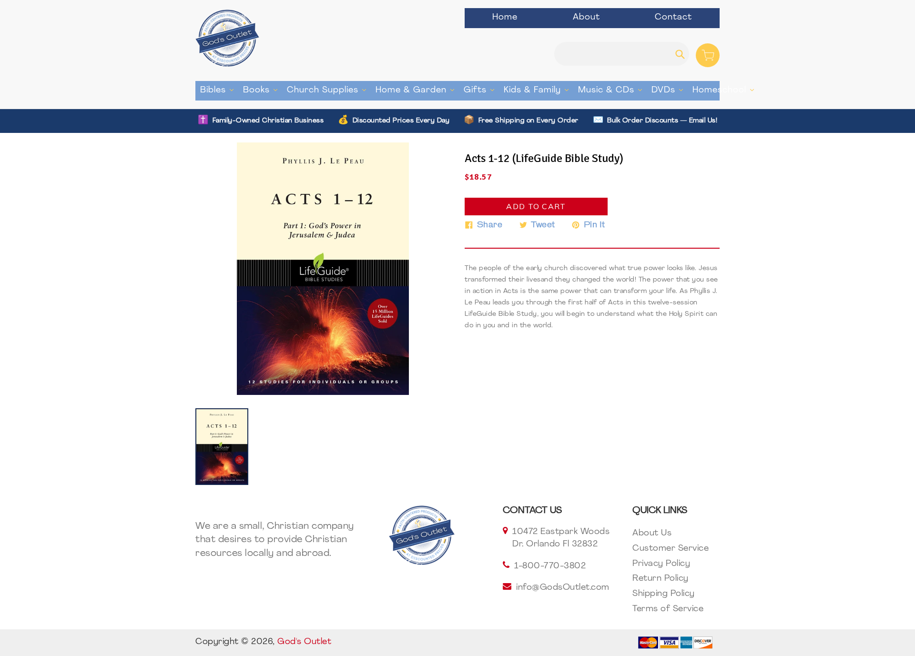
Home (505, 17)
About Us (651, 533)
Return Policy (660, 579)
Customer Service (670, 549)
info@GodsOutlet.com (563, 588)
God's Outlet (304, 642)
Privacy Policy (661, 564)
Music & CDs (612, 90)
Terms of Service (667, 609)
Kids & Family (538, 90)
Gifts (481, 90)
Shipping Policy (663, 594)
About (586, 17)
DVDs (669, 90)
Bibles (219, 90)
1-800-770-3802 (550, 566)
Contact (673, 17)
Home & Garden (417, 90)
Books (262, 90)
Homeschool (725, 90)
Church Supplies (329, 90)
